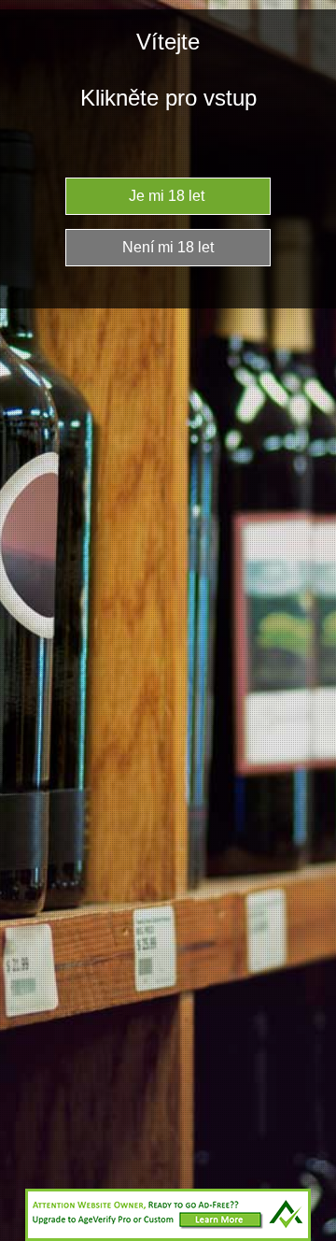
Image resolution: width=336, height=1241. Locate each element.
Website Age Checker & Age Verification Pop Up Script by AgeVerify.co (312, 1236)
